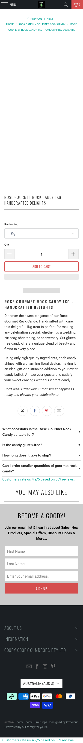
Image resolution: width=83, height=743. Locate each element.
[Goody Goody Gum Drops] (41, 4)
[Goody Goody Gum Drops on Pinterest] (53, 666)
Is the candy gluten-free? (22, 445)
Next (50, 18)
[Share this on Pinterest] (47, 411)
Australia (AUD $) (38, 684)
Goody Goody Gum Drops (31, 722)
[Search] (66, 4)
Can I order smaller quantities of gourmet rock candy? (39, 468)
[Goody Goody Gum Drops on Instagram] (45, 666)
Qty (6, 244)
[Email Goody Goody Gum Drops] (29, 666)
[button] (41, 279)
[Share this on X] (23, 411)
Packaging (11, 224)
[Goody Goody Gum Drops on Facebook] (37, 666)
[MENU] (2, 4)
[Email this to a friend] (59, 411)
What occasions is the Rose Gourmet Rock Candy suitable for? (36, 431)
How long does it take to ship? (26, 455)
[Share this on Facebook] (35, 411)
